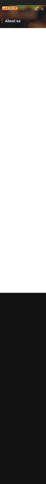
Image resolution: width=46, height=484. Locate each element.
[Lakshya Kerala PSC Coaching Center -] (10, 8)
